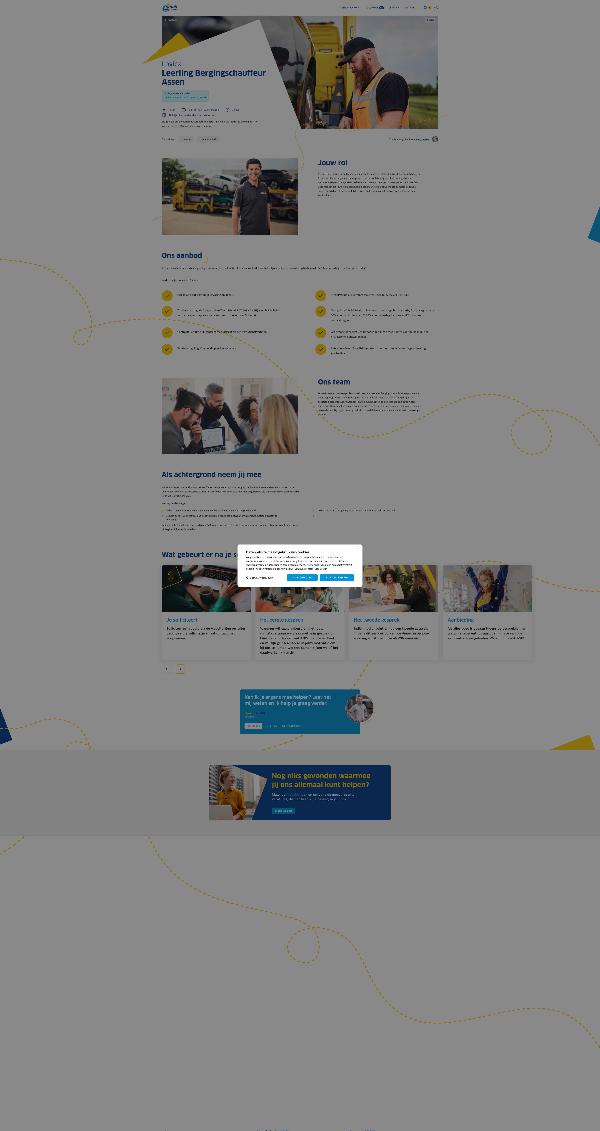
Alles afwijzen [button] (302, 577)
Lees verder (321, 568)
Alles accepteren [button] (337, 577)
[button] (259, 577)
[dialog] (300, 565)
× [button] (357, 548)
